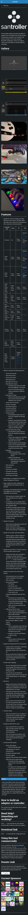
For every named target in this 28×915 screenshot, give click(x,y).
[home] (14, 73)
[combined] (14, 119)
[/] (1, 5)
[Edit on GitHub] (26, 6)
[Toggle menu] (2, 2)
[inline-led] (12, 210)
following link (20, 847)
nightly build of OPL (24, 245)
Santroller (15, 1)
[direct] (14, 187)
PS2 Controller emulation (25, 236)
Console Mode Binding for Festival (18, 360)
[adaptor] (14, 142)
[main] (14, 96)
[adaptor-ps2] (14, 164)
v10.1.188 (10, 559)
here (5, 823)
